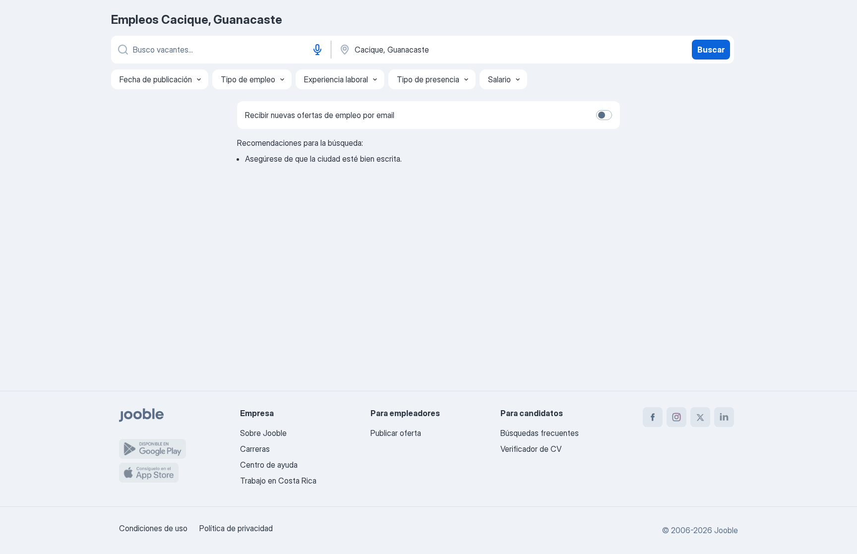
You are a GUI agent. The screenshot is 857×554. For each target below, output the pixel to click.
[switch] (604, 115)
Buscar (711, 50)
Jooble (726, 530)
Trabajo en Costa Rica (278, 481)
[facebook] (653, 417)
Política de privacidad (236, 528)
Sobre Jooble (263, 433)
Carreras (255, 449)
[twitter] (700, 417)
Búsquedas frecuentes (539, 433)
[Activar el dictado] (317, 50)
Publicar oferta (395, 433)
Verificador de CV (530, 449)
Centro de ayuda (269, 465)
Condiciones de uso (153, 528)
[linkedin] (724, 417)
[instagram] (676, 417)
